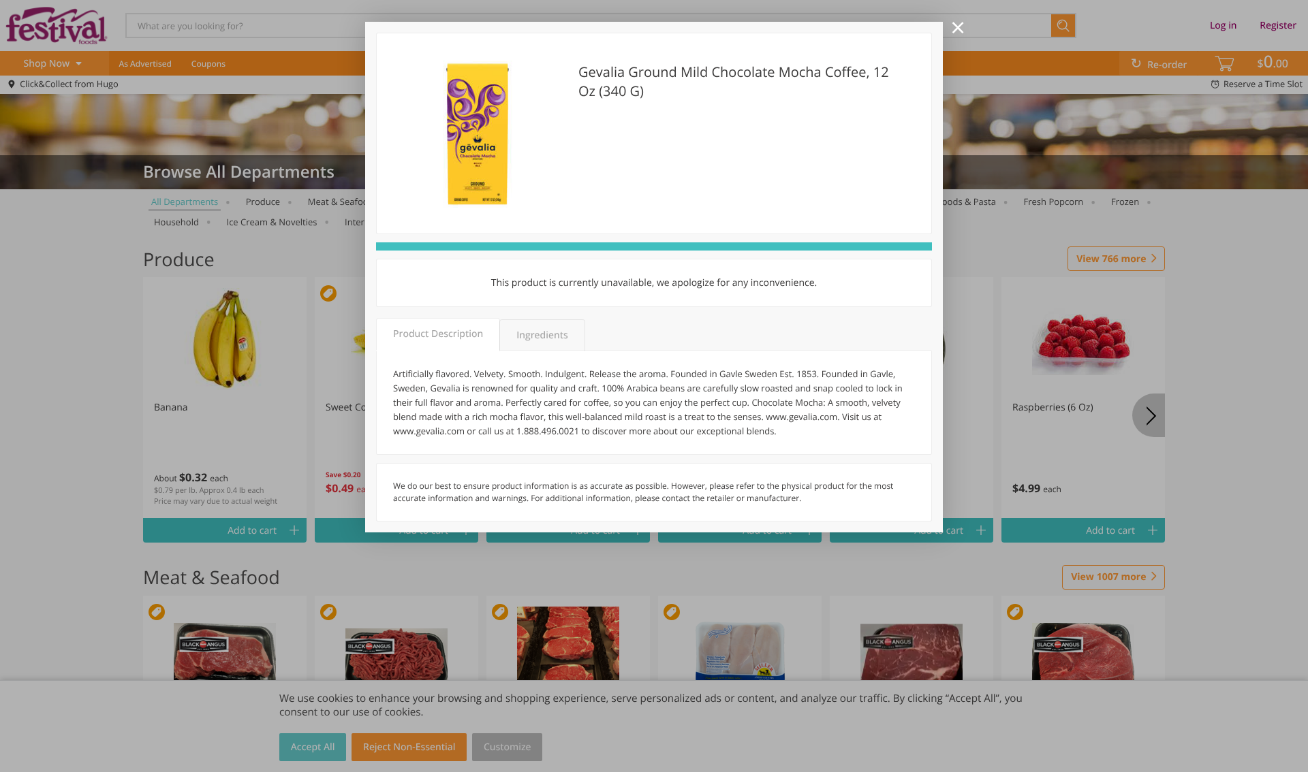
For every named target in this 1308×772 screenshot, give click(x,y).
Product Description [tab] (438, 333)
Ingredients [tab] (541, 335)
